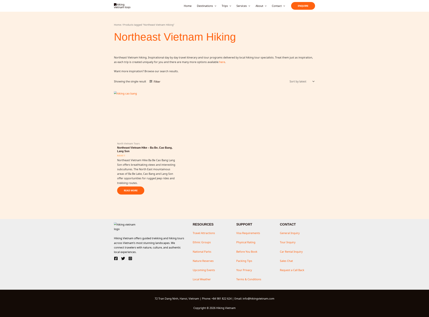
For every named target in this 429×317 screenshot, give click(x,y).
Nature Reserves (203, 261)
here (222, 62)
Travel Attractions (204, 233)
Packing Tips (244, 261)
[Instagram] (130, 258)
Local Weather (202, 279)
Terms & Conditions (248, 279)
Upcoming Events (204, 270)
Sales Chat (286, 261)
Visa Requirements (248, 233)
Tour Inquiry (287, 242)
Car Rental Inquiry (291, 251)
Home (117, 24)
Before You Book (246, 251)
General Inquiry (290, 233)
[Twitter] (123, 258)
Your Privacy (244, 270)
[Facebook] (116, 258)
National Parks (202, 251)
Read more (131, 190)
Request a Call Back (292, 270)
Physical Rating (245, 242)
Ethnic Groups (202, 242)
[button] (214, 6)
